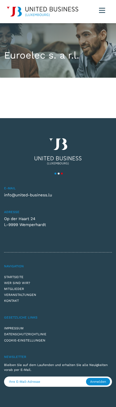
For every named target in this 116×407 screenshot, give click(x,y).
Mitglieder (14, 289)
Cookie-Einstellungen (24, 340)
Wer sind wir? (17, 283)
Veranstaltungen (20, 295)
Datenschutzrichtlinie (25, 334)
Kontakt (11, 301)
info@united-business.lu (28, 195)
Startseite (13, 277)
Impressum (13, 328)
